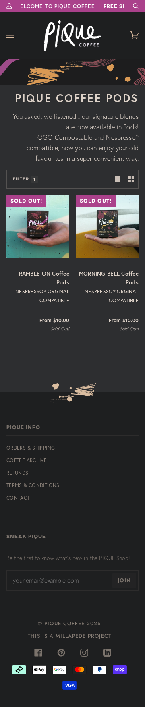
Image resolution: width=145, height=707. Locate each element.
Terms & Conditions (33, 485)
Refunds (17, 473)
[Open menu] (18, 35)
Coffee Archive (26, 460)
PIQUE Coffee (64, 623)
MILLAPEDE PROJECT (83, 636)
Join (124, 580)
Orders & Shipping (30, 448)
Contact (18, 498)
